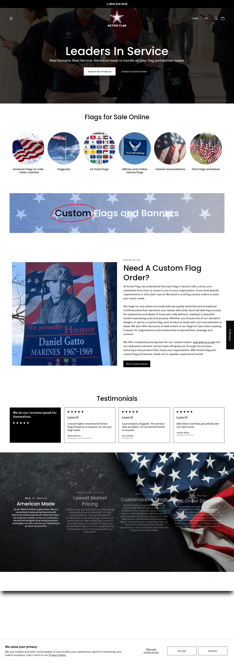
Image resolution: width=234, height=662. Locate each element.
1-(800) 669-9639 (117, 4)
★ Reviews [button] (230, 335)
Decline (212, 650)
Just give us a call (204, 342)
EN (206, 18)
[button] (216, 18)
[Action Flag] (117, 18)
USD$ (195, 18)
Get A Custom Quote (137, 363)
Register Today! (117, 82)
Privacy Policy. (57, 655)
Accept (182, 650)
